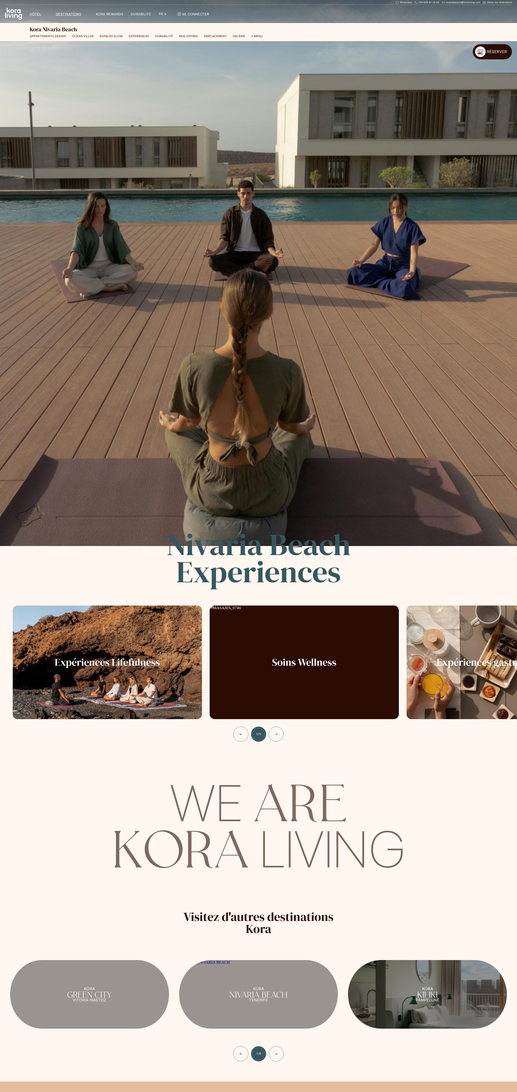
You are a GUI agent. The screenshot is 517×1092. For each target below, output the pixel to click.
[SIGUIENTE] (276, 734)
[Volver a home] (13, 14)
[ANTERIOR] (240, 734)
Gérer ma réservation (499, 2)
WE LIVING (258, 823)
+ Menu (257, 36)
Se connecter (195, 14)
